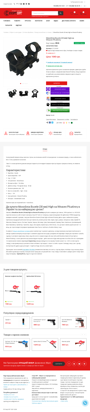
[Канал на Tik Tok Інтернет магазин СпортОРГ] (29, 4)
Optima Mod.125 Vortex (39, 341)
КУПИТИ (57, 83)
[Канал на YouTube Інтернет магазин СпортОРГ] (24, 4)
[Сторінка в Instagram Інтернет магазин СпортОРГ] (21, 4)
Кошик (85, 14)
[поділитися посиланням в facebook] (50, 122)
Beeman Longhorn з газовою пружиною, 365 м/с (12, 279)
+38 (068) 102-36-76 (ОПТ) (10, 397)
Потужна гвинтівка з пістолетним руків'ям (34, 279)
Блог (48, 21)
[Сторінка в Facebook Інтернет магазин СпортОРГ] (69, 364)
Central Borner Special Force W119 (39, 320)
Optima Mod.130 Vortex (33, 276)
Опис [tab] (45, 149)
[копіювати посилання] (47, 122)
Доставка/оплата (69, 21)
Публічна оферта (37, 403)
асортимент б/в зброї (28, 249)
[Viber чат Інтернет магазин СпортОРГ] (14, 4)
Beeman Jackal (66, 341)
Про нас (28, 21)
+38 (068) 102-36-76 (74, 6)
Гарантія (8, 25)
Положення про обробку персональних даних (45, 401)
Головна (6, 21)
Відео (56, 21)
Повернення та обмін (63, 119)
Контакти (38, 21)
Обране (76, 14)
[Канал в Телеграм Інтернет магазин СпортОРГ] (17, 4)
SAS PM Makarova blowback (67, 320)
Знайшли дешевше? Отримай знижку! (59, 62)
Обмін (82, 21)
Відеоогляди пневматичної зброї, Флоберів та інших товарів (64, 50)
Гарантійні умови (51, 119)
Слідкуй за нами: (7, 4)
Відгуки (19, 25)
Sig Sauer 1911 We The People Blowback (11, 342)
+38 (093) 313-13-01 (59, 6)
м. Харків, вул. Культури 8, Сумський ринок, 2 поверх (16, 385)
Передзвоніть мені (77, 2)
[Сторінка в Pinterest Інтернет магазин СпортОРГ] (26, 4)
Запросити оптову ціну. (54, 66)
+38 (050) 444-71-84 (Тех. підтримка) (13, 399)
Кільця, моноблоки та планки (21, 231)
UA (84, 6)
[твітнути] (52, 122)
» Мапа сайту (64, 401)
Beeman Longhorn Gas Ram (13, 276)
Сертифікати (74, 119)
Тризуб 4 (7, 319)
